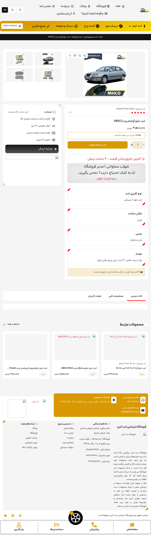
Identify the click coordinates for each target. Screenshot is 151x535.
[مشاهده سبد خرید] (75, 518)
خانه (101, 37)
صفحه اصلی (132, 529)
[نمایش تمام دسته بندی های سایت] (56, 524)
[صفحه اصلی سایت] (132, 524)
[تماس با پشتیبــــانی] (142, 400)
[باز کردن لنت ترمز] (130, 26)
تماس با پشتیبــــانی (131, 397)
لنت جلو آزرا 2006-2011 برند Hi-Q (131, 368)
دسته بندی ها (56, 529)
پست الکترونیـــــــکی (131, 407)
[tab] (136, 296)
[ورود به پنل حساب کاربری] (19, 524)
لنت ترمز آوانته (76, 37)
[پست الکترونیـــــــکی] (142, 410)
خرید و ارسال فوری (97, 145)
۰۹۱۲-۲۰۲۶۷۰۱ (106, 179)
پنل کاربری (19, 529)
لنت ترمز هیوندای (90, 37)
